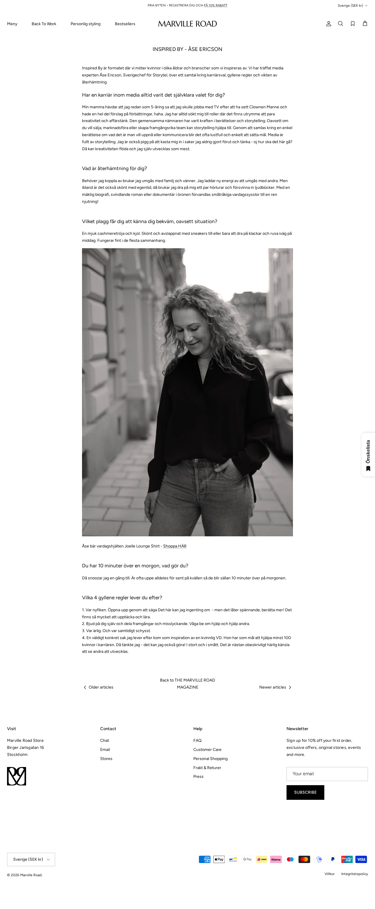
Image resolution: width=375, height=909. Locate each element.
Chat (104, 740)
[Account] (327, 23)
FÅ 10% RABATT (215, 5)
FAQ (197, 740)
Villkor (330, 874)
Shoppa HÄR (175, 546)
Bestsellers (125, 23)
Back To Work (44, 23)
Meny (12, 23)
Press (198, 776)
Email (105, 749)
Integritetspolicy (354, 874)
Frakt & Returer (207, 767)
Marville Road (31, 875)
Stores (106, 758)
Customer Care (207, 749)
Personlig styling (85, 23)
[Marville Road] (187, 23)
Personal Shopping (210, 758)
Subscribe (305, 792)
